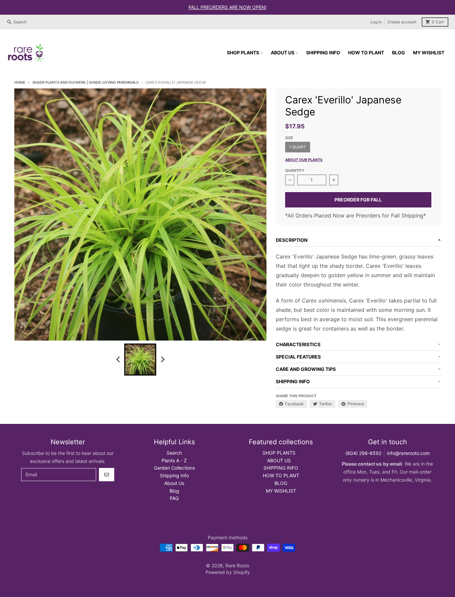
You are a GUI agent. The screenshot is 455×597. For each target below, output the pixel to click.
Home (19, 82)
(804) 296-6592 (363, 453)
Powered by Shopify (228, 572)
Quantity (294, 170)
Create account (401, 21)
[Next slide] (162, 359)
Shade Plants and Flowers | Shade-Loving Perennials (85, 82)
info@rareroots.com (408, 453)
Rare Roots (237, 565)
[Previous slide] (118, 359)
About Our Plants (303, 159)
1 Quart (297, 146)
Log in (376, 21)
